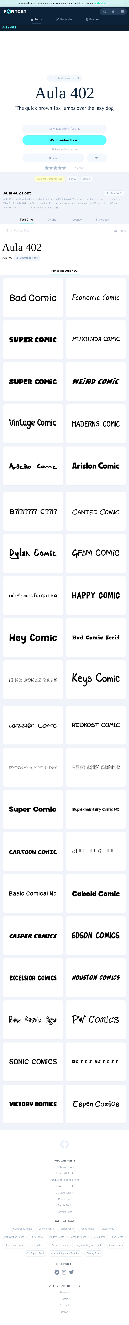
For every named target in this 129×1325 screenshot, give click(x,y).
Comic (86, 178)
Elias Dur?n (115, 193)
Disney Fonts (94, 1253)
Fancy (72, 178)
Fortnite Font (64, 1211)
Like (54, 157)
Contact (64, 1305)
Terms (64, 1298)
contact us (100, 3)
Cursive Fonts (46, 1228)
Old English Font (35, 1253)
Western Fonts (60, 1245)
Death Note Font (64, 1167)
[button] (113, 11)
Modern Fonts (56, 1237)
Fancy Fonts (87, 1228)
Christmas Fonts (14, 1245)
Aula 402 (69, 199)
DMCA (64, 1311)
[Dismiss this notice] (126, 3)
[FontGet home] (14, 11)
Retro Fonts (99, 1237)
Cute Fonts (37, 1237)
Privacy (64, 1292)
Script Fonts (67, 1228)
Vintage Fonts (78, 1237)
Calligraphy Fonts (22, 1228)
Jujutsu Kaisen (64, 1192)
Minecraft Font (64, 1173)
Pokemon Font (64, 1186)
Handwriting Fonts (14, 1237)
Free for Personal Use (49, 178)
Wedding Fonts (38, 1245)
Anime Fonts (116, 1245)
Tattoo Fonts (107, 1228)
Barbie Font (64, 1205)
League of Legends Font (64, 1179)
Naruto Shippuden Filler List (65, 1253)
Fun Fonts (117, 1237)
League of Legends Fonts (88, 1245)
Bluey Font (64, 1199)
